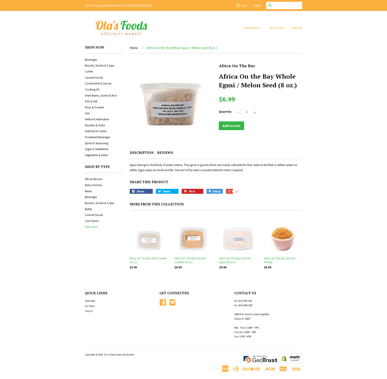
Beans (88, 191)
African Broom (93, 179)
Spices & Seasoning (96, 143)
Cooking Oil (92, 89)
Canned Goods (94, 78)
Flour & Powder (94, 107)
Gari (87, 113)
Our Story (276, 28)
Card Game (92, 221)
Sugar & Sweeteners (96, 149)
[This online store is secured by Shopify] (290, 362)
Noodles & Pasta (95, 125)
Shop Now (251, 28)
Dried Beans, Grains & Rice (101, 95)
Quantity (225, 112)
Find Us (296, 28)
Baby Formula (93, 185)
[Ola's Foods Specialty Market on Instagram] (172, 304)
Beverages (91, 60)
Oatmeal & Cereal (95, 131)
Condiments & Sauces (98, 83)
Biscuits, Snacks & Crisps (99, 65)
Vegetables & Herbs (96, 155)
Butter (88, 209)
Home (134, 48)
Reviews (165, 152)
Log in (257, 5)
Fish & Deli (91, 101)
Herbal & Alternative (97, 119)
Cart (244, 6)
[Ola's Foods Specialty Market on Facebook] (162, 304)
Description (142, 152)
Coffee (89, 71)
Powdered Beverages (97, 137)
